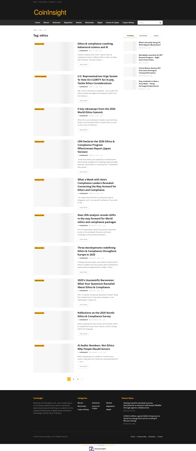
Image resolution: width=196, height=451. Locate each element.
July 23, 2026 (94, 50)
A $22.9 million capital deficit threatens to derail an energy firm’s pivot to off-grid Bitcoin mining (142, 418)
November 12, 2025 (96, 352)
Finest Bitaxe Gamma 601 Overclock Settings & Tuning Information (150, 70)
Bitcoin (46, 22)
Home (37, 22)
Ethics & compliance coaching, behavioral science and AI (95, 45)
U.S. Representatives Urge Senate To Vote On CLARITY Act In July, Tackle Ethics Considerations (98, 79)
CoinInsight (50, 11)
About (35, 2)
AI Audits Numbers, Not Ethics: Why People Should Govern (96, 347)
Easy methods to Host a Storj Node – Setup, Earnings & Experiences (149, 83)
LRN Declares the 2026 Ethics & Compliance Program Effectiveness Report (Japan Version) (96, 146)
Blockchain (89, 22)
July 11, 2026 (94, 87)
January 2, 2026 (95, 290)
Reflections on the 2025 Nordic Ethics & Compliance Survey (96, 314)
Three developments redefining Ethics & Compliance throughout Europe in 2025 (97, 251)
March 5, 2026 (94, 193)
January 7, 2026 (95, 258)
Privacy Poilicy (42, 2)
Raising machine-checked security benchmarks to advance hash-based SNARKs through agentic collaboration (142, 405)
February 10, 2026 (96, 225)
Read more (83, 64)
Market (79, 22)
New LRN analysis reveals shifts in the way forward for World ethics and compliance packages (97, 218)
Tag (40, 30)
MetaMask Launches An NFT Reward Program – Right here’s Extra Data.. (151, 57)
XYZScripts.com (109, 445)
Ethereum (56, 22)
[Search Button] (161, 23)
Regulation (68, 22)
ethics (45, 30)
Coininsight (83, 50)
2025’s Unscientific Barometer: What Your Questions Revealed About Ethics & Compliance (96, 283)
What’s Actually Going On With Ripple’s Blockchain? (150, 43)
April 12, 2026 (94, 155)
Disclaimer (52, 2)
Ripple (99, 22)
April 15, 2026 (94, 116)
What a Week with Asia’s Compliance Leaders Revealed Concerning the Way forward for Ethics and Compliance (97, 185)
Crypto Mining (128, 22)
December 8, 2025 (95, 320)
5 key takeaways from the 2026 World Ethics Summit (96, 110)
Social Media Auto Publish (89, 445)
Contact (59, 2)
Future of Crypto (112, 22)
